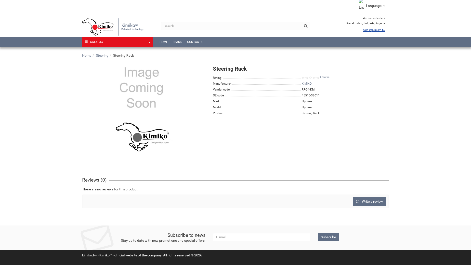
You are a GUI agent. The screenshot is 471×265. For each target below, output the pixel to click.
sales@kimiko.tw (374, 30)
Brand (177, 42)
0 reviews (324, 77)
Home (163, 42)
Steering (102, 55)
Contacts (194, 42)
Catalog (96, 42)
